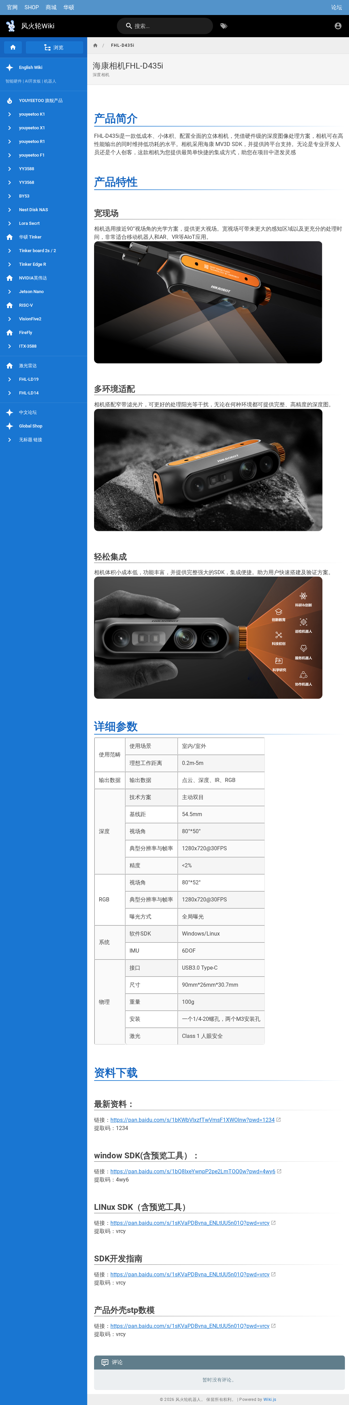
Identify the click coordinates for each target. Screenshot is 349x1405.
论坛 (336, 7)
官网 (12, 7)
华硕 (68, 7)
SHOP (32, 7)
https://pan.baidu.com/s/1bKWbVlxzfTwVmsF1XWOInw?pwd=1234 (192, 1120)
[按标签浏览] (224, 26)
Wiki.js (269, 1399)
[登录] (338, 26)
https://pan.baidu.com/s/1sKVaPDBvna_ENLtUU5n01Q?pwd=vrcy (190, 1223)
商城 (51, 7)
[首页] (13, 47)
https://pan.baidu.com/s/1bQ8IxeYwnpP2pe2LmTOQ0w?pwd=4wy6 (192, 1171)
